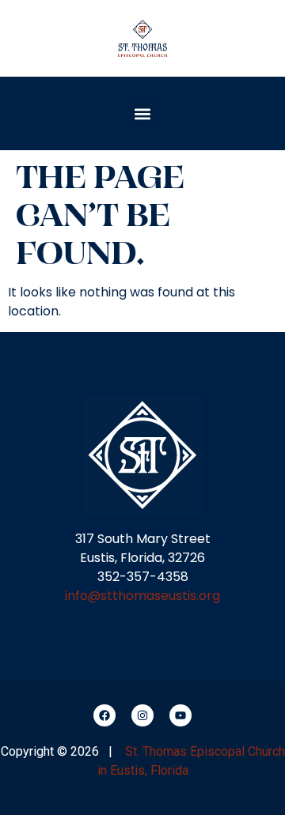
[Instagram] (142, 715)
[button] (143, 113)
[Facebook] (104, 715)
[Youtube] (180, 715)
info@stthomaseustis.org (142, 596)
